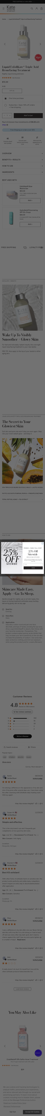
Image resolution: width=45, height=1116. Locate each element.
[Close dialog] (42, 544)
